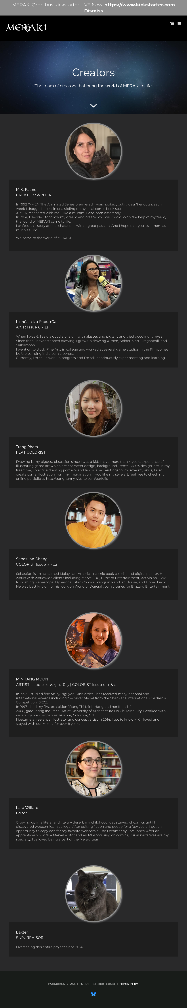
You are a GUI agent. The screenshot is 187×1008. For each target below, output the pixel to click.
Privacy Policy (128, 983)
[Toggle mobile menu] (180, 24)
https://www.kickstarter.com (139, 4)
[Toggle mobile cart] (172, 24)
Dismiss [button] (93, 11)
